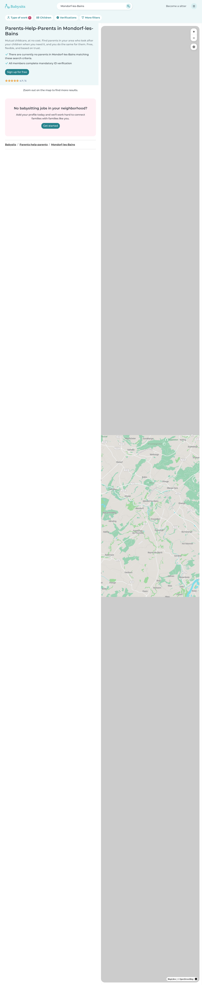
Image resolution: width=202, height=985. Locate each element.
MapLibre (172, 979)
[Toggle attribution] (196, 979)
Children (45, 17)
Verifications (67, 17)
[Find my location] (194, 47)
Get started (50, 125)
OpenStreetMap (186, 979)
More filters (92, 17)
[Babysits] (15, 6)
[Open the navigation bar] (194, 6)
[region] (150, 504)
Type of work (20, 17)
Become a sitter (176, 6)
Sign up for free (17, 72)
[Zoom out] (194, 38)
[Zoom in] (194, 31)
